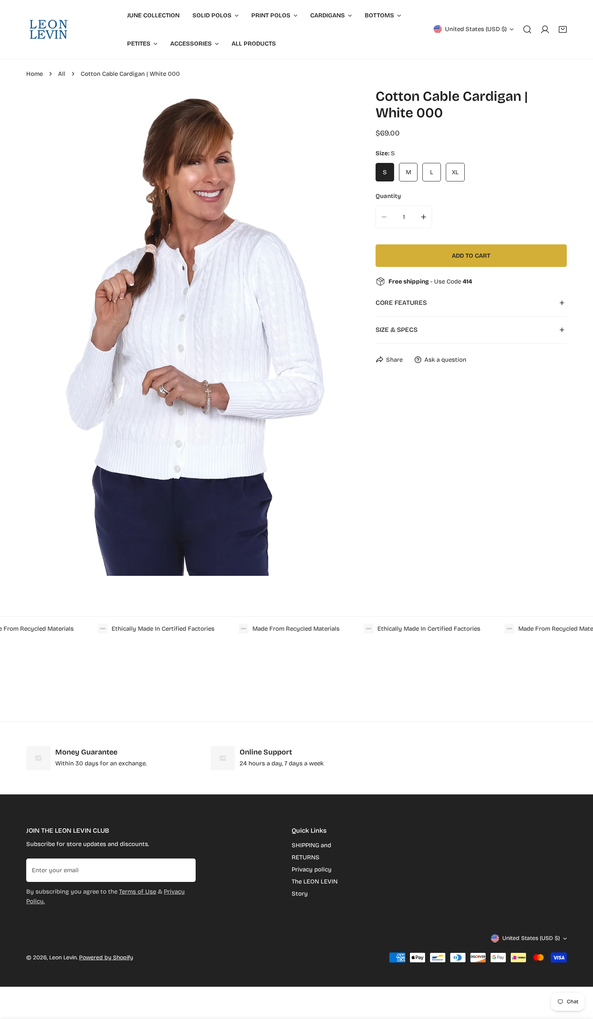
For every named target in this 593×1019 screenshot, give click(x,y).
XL (455, 172)
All (61, 73)
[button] (563, 29)
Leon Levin (63, 957)
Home (34, 73)
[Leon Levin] (48, 29)
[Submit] (185, 870)
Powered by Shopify (106, 957)
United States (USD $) (476, 29)
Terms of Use (137, 891)
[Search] (527, 29)
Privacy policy (312, 869)
